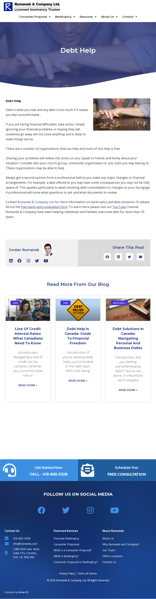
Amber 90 (23, 592)
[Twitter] (37, 261)
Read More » (27, 385)
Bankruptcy (63, 16)
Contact (128, 16)
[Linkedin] (11, 261)
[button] (107, 256)
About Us (107, 16)
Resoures (86, 16)
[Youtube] (46, 261)
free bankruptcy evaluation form (44, 207)
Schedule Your (126, 468)
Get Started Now (48, 468)
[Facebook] (19, 261)
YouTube (119, 207)
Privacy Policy (67, 573)
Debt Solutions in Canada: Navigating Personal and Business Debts (128, 338)
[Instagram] (28, 261)
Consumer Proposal (33, 16)
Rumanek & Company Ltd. (36, 202)
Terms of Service (87, 573)
